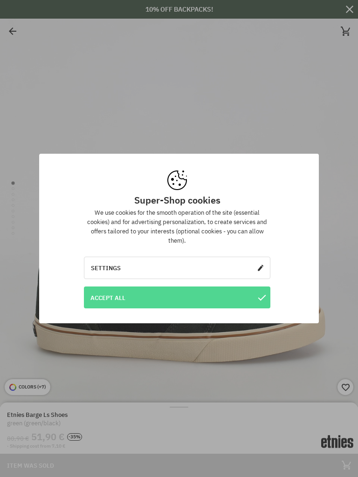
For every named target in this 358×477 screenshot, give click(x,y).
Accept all (107, 297)
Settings (106, 268)
